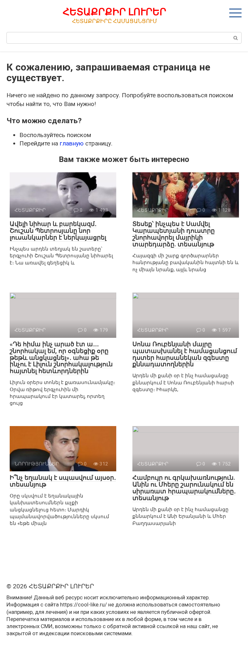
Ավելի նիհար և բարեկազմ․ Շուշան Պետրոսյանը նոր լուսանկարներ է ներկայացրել (58, 230)
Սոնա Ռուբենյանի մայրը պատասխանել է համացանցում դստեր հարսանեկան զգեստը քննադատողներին (184, 354)
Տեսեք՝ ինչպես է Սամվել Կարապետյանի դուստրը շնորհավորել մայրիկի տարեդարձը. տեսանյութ (173, 234)
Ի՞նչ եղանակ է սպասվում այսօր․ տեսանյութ (63, 481)
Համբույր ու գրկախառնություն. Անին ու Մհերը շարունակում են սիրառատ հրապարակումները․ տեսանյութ (184, 488)
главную (72, 143)
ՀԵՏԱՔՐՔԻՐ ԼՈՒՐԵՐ (114, 11)
